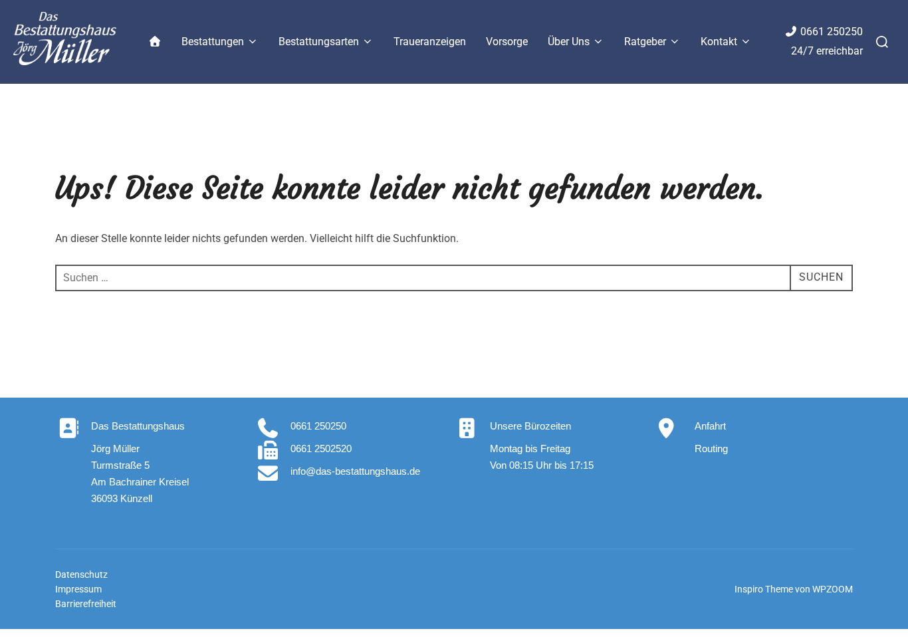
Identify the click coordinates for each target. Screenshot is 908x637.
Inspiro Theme (764, 589)
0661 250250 (831, 31)
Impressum (78, 589)
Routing (711, 448)
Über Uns (569, 41)
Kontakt (719, 41)
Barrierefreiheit (85, 603)
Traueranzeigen (430, 41)
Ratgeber (645, 41)
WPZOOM (832, 589)
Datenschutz (81, 574)
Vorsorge (507, 41)
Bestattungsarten (319, 41)
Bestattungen (212, 41)
